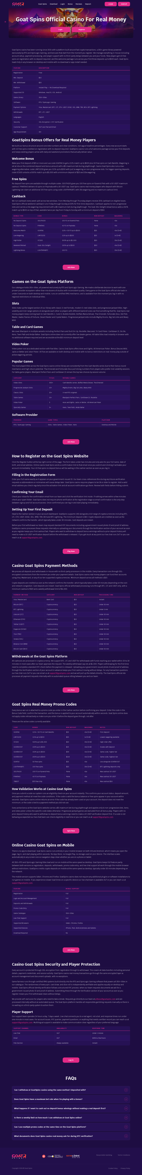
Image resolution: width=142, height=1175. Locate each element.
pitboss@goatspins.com (105, 999)
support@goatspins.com (32, 537)
